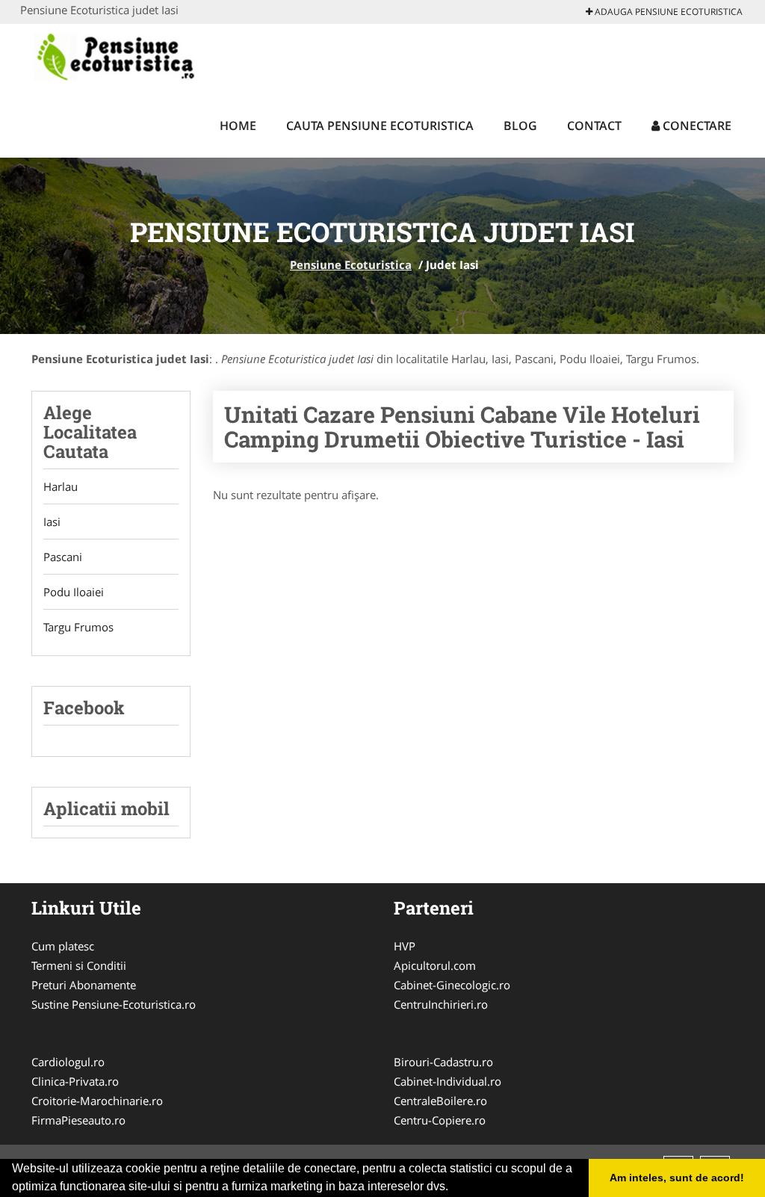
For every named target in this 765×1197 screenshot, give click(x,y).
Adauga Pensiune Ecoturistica (667, 11)
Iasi (52, 521)
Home (238, 125)
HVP (404, 945)
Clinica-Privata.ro (75, 1081)
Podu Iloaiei (73, 591)
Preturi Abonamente (83, 984)
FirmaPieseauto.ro (78, 1120)
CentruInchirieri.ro (441, 1004)
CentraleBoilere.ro (440, 1100)
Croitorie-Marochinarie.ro (97, 1100)
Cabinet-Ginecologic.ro (452, 984)
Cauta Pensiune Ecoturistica (380, 125)
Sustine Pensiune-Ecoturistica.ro (113, 1004)
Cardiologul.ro (68, 1061)
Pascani (62, 556)
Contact (594, 125)
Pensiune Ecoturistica (351, 264)
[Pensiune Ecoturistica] (132, 57)
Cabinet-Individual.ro (447, 1081)
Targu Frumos (78, 626)
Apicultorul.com (435, 965)
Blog (520, 125)
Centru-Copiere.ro (440, 1120)
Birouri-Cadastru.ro (443, 1061)
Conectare (695, 125)
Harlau (60, 486)
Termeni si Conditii (78, 965)
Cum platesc (62, 945)
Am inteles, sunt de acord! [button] (677, 1178)
